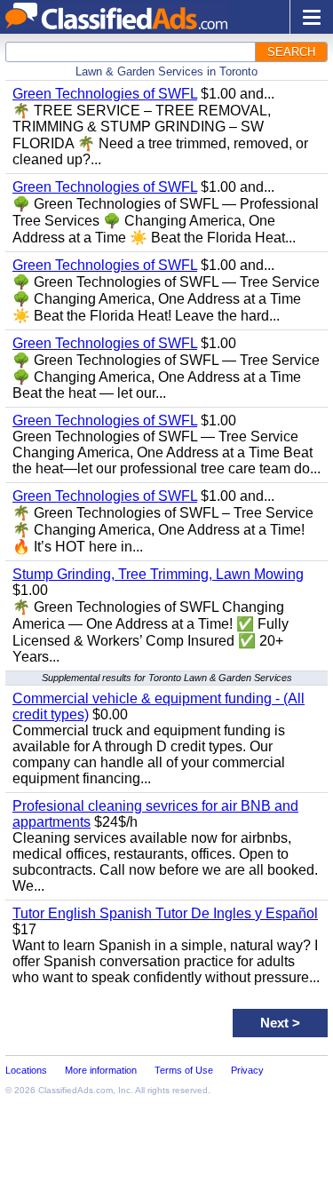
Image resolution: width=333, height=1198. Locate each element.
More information (101, 1070)
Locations (26, 1070)
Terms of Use (184, 1070)
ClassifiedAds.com (75, 1090)
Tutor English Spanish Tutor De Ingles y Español (165, 913)
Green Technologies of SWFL (104, 93)
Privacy (247, 1070)
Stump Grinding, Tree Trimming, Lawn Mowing (158, 574)
